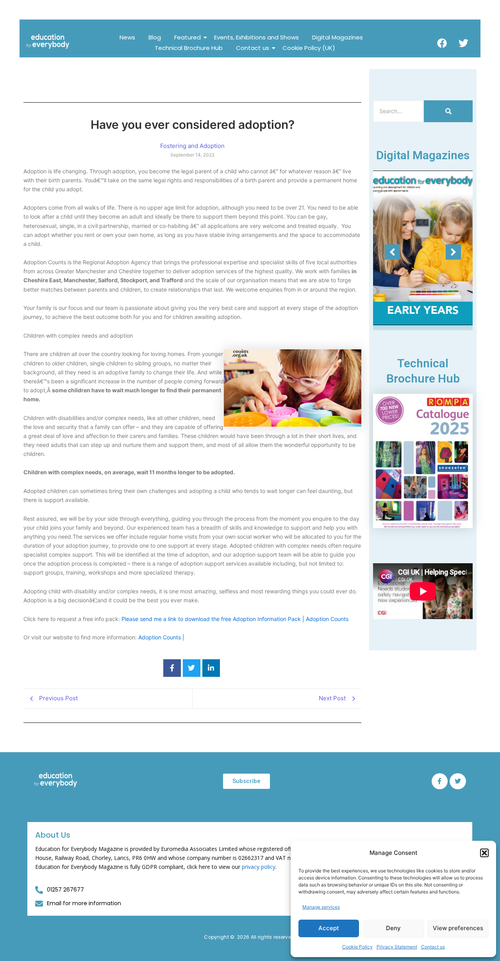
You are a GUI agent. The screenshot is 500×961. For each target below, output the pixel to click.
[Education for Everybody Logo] (47, 41)
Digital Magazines (337, 37)
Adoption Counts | (161, 637)
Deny (393, 928)
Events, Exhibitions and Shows (256, 37)
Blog (154, 37)
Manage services (321, 907)
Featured (187, 37)
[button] (484, 853)
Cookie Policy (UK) (308, 48)
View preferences (458, 928)
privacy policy (258, 866)
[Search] (448, 111)
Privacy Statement (397, 947)
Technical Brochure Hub (189, 48)
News (127, 37)
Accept (328, 928)
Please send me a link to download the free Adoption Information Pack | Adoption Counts (234, 619)
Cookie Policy (357, 947)
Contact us (433, 947)
